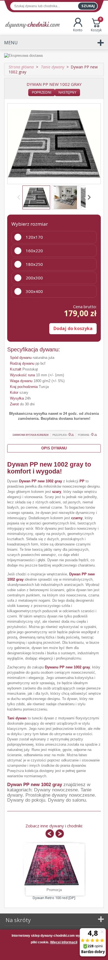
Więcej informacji (63, 942)
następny (67, 92)
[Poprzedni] (19, 197)
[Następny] (88, 197)
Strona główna (21, 67)
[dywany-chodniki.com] (32, 25)
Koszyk (96, 25)
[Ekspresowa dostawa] (54, 56)
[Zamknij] (54, 952)
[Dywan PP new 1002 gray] (36, 197)
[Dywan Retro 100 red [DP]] (51, 865)
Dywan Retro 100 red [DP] (54, 897)
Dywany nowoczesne (56, 789)
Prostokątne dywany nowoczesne (60, 795)
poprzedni (41, 92)
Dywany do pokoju (26, 800)
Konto (78, 30)
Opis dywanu (54, 448)
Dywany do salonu (67, 800)
